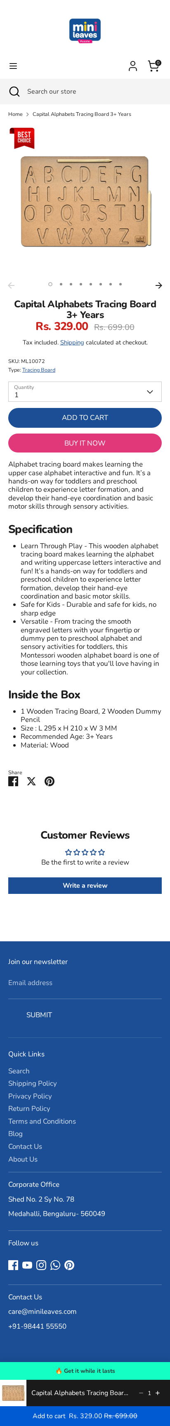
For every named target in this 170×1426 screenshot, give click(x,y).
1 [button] (50, 284)
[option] (85, 201)
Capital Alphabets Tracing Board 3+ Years (82, 114)
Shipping (72, 342)
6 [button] (100, 284)
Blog (15, 1133)
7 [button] (110, 284)
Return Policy (29, 1108)
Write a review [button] (85, 885)
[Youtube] (27, 1265)
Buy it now (85, 443)
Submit (39, 1015)
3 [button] (71, 284)
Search (19, 1071)
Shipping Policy (32, 1083)
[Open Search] (13, 91)
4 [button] (81, 284)
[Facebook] (13, 1265)
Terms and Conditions (42, 1121)
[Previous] (11, 285)
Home (15, 114)
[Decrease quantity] (141, 1393)
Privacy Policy (30, 1096)
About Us (23, 1159)
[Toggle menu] (13, 66)
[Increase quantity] (157, 1393)
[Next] (159, 285)
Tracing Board (38, 370)
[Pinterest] (69, 1265)
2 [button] (61, 284)
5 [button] (91, 284)
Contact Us (25, 1146)
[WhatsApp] (55, 1265)
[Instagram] (41, 1265)
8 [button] (120, 284)
